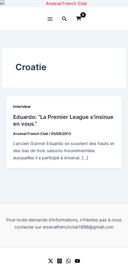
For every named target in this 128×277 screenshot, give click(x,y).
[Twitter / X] (50, 261)
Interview (22, 106)
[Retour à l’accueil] (64, 3)
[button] (64, 19)
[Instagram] (59, 261)
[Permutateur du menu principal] (50, 19)
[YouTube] (77, 261)
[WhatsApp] (68, 261)
